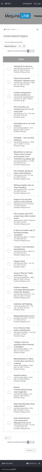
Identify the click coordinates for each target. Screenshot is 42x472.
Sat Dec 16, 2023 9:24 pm (24, 205)
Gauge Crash (19, 261)
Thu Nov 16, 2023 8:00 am (24, 238)
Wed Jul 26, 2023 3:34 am (24, 252)
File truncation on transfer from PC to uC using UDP (24, 109)
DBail (25, 161)
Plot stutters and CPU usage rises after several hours (24, 216)
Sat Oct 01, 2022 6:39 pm (24, 319)
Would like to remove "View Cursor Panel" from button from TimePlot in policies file (24, 155)
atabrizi (26, 128)
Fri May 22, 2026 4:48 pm (24, 69)
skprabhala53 (28, 97)
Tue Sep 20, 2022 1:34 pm (25, 333)
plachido (26, 277)
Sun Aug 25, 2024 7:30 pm (23, 129)
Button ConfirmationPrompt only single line (23, 389)
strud (25, 113)
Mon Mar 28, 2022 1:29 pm (23, 409)
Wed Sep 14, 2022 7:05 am (23, 366)
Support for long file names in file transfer (23, 200)
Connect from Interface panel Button (24, 248)
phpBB (13, 469)
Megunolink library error (24, 316)
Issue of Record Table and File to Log (23, 274)
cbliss (25, 251)
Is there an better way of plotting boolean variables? (24, 232)
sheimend (26, 294)
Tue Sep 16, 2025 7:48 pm (23, 99)
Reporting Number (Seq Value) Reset (24, 405)
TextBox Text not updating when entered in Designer (24, 344)
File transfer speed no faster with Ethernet (23, 172)
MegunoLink (25, 72)
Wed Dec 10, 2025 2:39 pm (24, 83)
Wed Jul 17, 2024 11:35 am (24, 143)
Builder (23, 131)
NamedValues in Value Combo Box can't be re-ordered (24, 361)
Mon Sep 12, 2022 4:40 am (23, 378)
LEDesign (26, 83)
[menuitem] (8, 3)
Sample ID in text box (23, 66)
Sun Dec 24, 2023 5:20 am (24, 190)
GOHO (25, 318)
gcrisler (25, 408)
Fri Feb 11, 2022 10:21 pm (24, 426)
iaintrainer (26, 68)
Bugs (23, 86)
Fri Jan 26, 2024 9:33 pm (23, 176)
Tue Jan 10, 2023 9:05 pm (23, 307)
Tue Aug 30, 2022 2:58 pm (23, 395)
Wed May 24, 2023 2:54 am (24, 278)
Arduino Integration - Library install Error (23, 93)
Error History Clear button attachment (22, 329)
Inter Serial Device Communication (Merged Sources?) (22, 420)
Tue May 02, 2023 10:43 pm (24, 295)
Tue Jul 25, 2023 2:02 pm (24, 264)
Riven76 (26, 306)
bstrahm (26, 142)
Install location (20, 375)
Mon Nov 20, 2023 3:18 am (25, 221)
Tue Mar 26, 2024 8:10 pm (24, 162)
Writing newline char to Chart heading (24, 186)
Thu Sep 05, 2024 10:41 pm (24, 114)
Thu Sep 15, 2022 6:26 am (23, 350)
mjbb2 (25, 220)
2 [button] (30, 51)
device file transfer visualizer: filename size (24, 79)
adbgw (25, 332)
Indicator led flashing (23, 304)
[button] (33, 51)
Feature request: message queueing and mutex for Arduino (24, 289)
